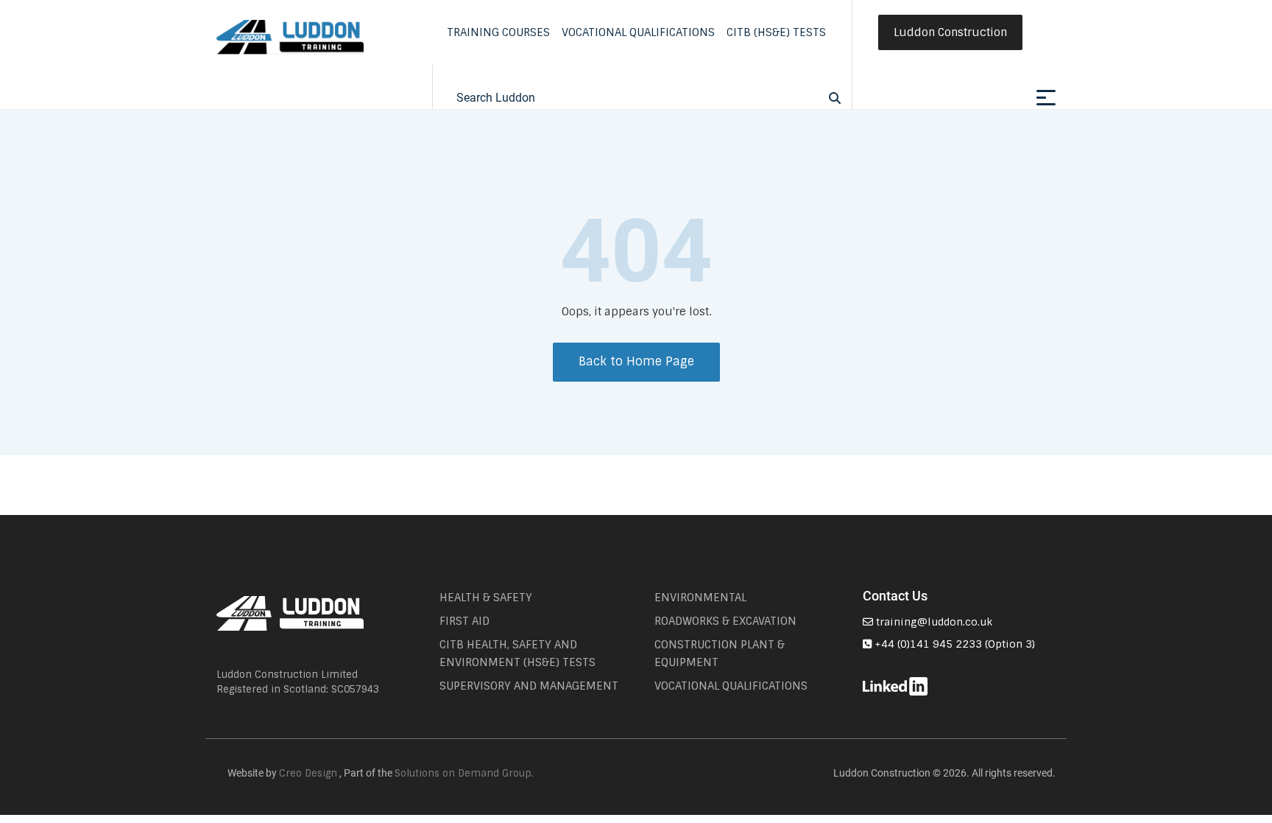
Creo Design (308, 773)
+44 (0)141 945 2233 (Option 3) (953, 644)
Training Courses (498, 32)
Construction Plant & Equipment (719, 653)
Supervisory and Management (528, 686)
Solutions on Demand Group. (464, 773)
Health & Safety (485, 597)
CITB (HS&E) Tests (776, 32)
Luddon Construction (950, 32)
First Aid (464, 621)
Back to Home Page (636, 361)
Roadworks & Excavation (725, 621)
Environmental (700, 597)
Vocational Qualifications (638, 32)
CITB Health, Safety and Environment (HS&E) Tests (517, 653)
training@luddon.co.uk (932, 621)
